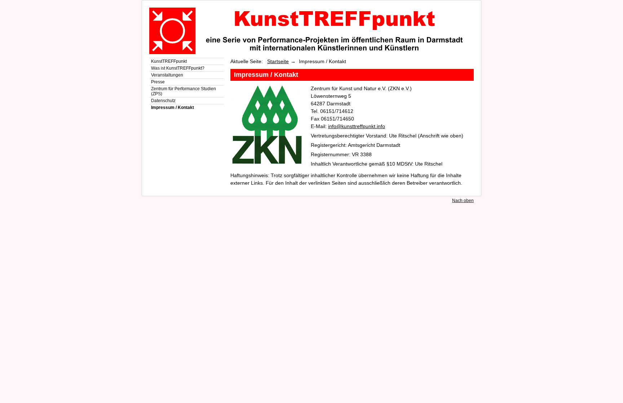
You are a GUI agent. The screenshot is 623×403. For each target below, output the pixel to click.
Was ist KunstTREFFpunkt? (177, 68)
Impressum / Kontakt (172, 107)
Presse (158, 81)
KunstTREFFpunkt (169, 61)
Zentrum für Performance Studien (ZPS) (183, 91)
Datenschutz (163, 100)
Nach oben (463, 200)
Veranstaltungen (167, 75)
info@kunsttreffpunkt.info (356, 126)
